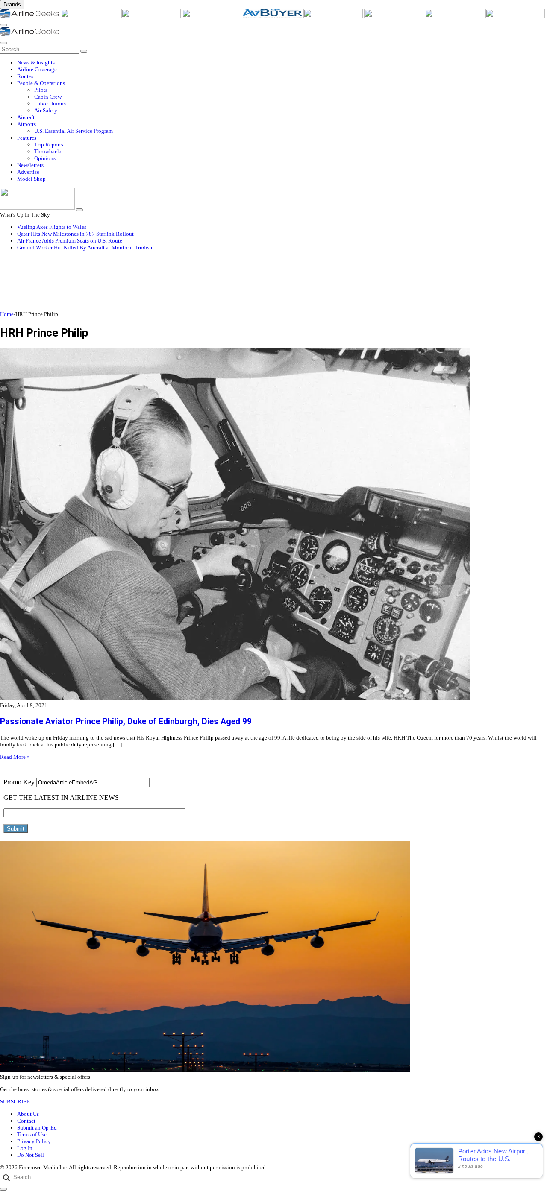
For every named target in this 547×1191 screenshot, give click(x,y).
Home (7, 314)
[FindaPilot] (455, 16)
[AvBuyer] (273, 16)
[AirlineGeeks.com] (30, 16)
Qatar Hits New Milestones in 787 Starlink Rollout (75, 234)
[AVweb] (151, 16)
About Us (28, 1114)
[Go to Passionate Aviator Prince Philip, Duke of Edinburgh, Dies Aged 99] (273, 525)
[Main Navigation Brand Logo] (29, 34)
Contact (26, 1121)
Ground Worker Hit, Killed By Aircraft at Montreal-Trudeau (85, 247)
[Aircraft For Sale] (212, 16)
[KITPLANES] (333, 16)
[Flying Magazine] (91, 16)
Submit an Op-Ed (37, 1127)
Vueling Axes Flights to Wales (51, 227)
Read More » (15, 757)
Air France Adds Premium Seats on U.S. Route (69, 240)
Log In (24, 1148)
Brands (12, 4)
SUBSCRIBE (15, 1101)
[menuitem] (282, 62)
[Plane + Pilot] (394, 16)
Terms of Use (32, 1134)
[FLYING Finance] (515, 16)
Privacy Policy (34, 1141)
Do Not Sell (30, 1155)
